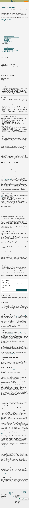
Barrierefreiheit (10, 507)
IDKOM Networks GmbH (23, 225)
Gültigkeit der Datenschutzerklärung (7, 51)
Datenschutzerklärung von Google (6, 473)
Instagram (24, 492)
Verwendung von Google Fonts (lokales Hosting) (11, 50)
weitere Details (21, 283)
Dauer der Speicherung (5, 31)
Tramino (15, 178)
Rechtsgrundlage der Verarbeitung (7, 30)
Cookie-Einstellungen (16, 507)
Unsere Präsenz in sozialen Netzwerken (9, 44)
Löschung (3, 32)
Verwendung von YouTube (7, 47)
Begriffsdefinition (4, 28)
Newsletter (5, 42)
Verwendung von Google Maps (8, 49)
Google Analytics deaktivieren (5, 446)
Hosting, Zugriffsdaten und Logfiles (9, 36)
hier (12, 246)
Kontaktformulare (6, 40)
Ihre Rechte (4, 29)
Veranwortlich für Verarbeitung (6, 27)
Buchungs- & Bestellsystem (8, 41)
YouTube (14, 369)
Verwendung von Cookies (7, 38)
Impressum (2, 507)
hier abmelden (13, 353)
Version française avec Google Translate (6, 20)
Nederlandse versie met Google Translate (6, 20)
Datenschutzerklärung (7, 179)
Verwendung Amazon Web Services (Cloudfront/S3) (11, 37)
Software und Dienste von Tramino (7, 34)
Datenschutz (6, 507)
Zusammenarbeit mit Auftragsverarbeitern (8, 33)
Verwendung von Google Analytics (9, 48)
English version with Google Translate (6, 19)
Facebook (24, 491)
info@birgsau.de (3, 82)
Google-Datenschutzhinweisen (21, 461)
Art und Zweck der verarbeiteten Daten (8, 26)
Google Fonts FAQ (19, 472)
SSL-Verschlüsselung (7, 39)
